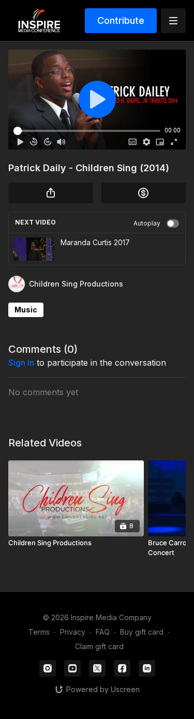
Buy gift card (141, 631)
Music (25, 309)
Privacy (72, 631)
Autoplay (146, 223)
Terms (39, 631)
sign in (21, 362)
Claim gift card (99, 646)
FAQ (103, 631)
